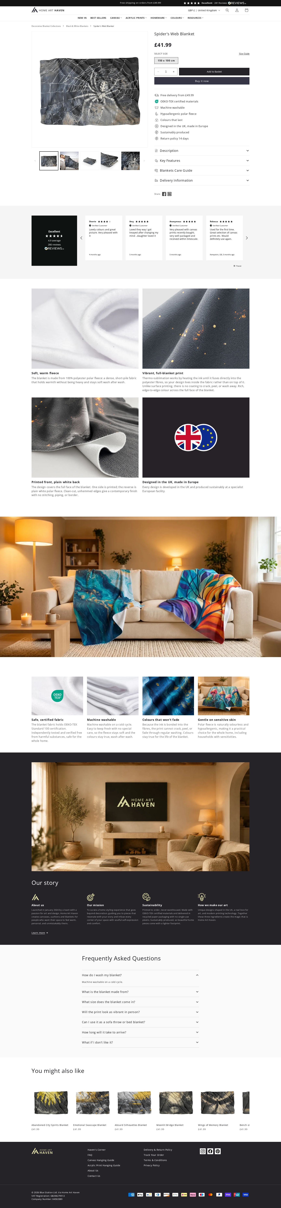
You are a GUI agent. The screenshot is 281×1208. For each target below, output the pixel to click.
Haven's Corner (97, 1149)
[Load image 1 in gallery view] (49, 161)
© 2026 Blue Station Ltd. (45, 1192)
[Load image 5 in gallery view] (130, 161)
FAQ (90, 1154)
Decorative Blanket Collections (46, 26)
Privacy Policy (152, 1165)
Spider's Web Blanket (104, 26)
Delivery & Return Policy (158, 1149)
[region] (164, 238)
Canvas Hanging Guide (101, 1160)
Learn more (38, 932)
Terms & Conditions (155, 1160)
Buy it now (202, 81)
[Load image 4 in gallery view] (110, 161)
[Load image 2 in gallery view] (69, 161)
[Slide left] (35, 160)
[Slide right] (144, 160)
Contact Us (94, 1175)
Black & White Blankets (77, 26)
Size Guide (244, 54)
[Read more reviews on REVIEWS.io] (54, 249)
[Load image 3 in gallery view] (89, 161)
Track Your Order (154, 1154)
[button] (227, 10)
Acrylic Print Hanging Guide (104, 1165)
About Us (93, 1170)
